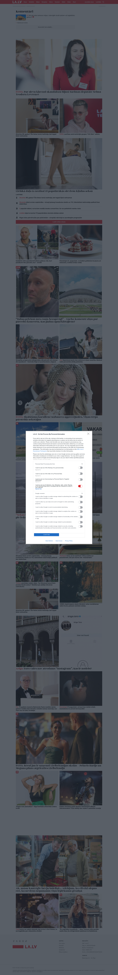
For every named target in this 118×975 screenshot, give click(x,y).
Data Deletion (49, 540)
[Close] (89, 434)
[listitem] (59, 464)
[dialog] (59, 487)
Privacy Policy (69, 540)
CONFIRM (46, 534)
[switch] (80, 468)
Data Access (59, 540)
